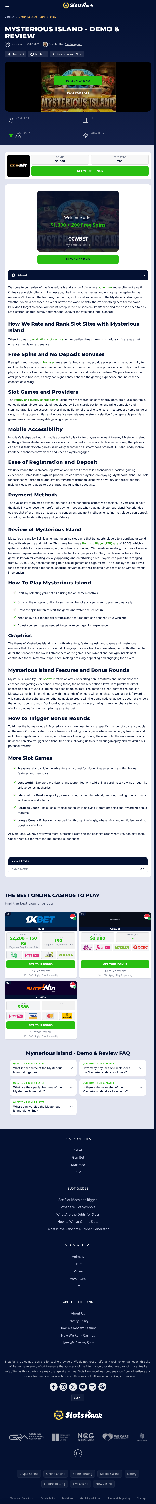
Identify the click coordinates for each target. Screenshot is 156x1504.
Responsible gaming (118, 1498)
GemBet (77, 1157)
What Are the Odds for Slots (77, 1214)
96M (77, 1172)
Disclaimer (66, 1498)
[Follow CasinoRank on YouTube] (82, 1387)
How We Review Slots (77, 1342)
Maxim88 (77, 1165)
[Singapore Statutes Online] (60, 1437)
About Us (77, 1313)
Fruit (77, 1264)
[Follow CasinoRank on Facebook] (53, 1387)
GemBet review (115, 971)
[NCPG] (85, 1437)
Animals (77, 1256)
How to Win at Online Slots (77, 1221)
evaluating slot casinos (48, 339)
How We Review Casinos (77, 1328)
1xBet (77, 1150)
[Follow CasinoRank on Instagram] (62, 1387)
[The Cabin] (141, 1437)
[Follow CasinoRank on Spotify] (92, 1387)
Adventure (77, 1278)
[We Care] (114, 1437)
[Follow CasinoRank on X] (72, 1387)
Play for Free (78, 92)
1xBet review (41, 971)
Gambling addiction (89, 1498)
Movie (77, 1271)
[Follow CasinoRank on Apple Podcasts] (102, 1387)
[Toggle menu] (7, 5)
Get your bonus (90, 171)
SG (75, 1397)
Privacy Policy (77, 1321)
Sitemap (140, 1498)
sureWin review (40, 1032)
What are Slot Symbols (77, 1207)
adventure (105, 287)
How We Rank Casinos (77, 1335)
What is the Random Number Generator (77, 1229)
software (49, 679)
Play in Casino (78, 80)
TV (77, 1286)
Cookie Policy (47, 1498)
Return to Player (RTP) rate (100, 543)
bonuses (49, 362)
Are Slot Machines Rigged (77, 1199)
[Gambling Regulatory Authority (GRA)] (25, 1437)
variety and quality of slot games (36, 399)
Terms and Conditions (21, 1498)
